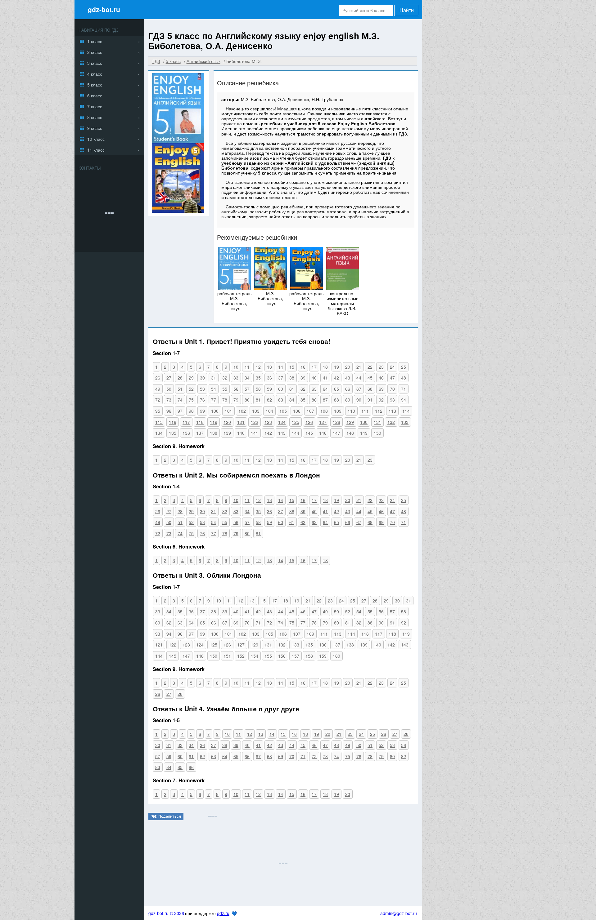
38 (291, 378)
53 (202, 389)
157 (295, 656)
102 (242, 411)
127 (323, 422)
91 (370, 400)
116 (172, 422)
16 (302, 367)
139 (227, 433)
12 (258, 367)
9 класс (94, 128)
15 (291, 367)
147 (336, 433)
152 (241, 656)
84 (291, 400)
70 (392, 389)
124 (282, 422)
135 (172, 433)
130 (364, 422)
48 (403, 378)
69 (381, 389)
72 (157, 400)
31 (213, 378)
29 (191, 378)
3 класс (94, 63)
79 (235, 400)
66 (347, 389)
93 (392, 400)
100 (215, 411)
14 (280, 367)
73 (168, 400)
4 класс (94, 74)
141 (254, 433)
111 (365, 411)
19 (336, 367)
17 (314, 367)
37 (280, 378)
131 (377, 422)
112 (378, 411)
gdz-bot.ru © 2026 (166, 913)
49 (157, 389)
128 (336, 422)
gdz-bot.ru (104, 9)
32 (224, 378)
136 (186, 433)
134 (159, 433)
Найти (407, 10)
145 (309, 433)
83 (280, 400)
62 (302, 389)
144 (295, 433)
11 (247, 367)
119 (213, 422)
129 (350, 422)
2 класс (94, 52)
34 (247, 378)
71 (403, 389)
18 (325, 367)
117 (186, 422)
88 (336, 400)
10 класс (96, 139)
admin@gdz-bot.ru (398, 913)
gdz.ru (223, 913)
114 (406, 411)
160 (336, 656)
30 (202, 378)
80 (247, 400)
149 (364, 433)
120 (227, 422)
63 (314, 389)
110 (351, 411)
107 (310, 411)
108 (324, 411)
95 (157, 411)
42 (336, 378)
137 (200, 433)
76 (202, 400)
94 (403, 400)
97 (180, 411)
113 (392, 411)
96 (168, 411)
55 (224, 389)
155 (268, 656)
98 (191, 411)
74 (180, 400)
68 (370, 389)
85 (302, 400)
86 (314, 400)
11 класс (96, 150)
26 (157, 378)
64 (325, 389)
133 (405, 422)
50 (168, 389)
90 (358, 400)
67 (358, 389)
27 (168, 378)
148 (350, 433)
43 (347, 378)
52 (191, 389)
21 (358, 367)
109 (337, 411)
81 (258, 400)
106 (296, 411)
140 (241, 433)
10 (235, 367)
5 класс (94, 85)
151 (227, 656)
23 (381, 367)
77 (213, 400)
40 (314, 378)
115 (159, 422)
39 (302, 378)
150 (377, 433)
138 (213, 433)
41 (325, 378)
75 (191, 400)
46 (381, 378)
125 (295, 422)
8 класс (94, 117)
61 (291, 389)
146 (323, 433)
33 (235, 378)
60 (280, 389)
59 (269, 389)
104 (269, 411)
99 (202, 411)
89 (347, 400)
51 (180, 389)
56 (235, 389)
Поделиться (169, 816)
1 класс (94, 41)
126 (309, 422)
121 (241, 422)
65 (336, 389)
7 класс (94, 106)
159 (323, 656)
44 (358, 378)
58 (258, 389)
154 (254, 656)
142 (268, 433)
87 (325, 400)
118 (200, 422)
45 (370, 378)
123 (268, 422)
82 (269, 400)
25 (403, 367)
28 (180, 378)
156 (282, 656)
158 (309, 656)
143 (282, 433)
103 (256, 411)
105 (283, 411)
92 (381, 400)
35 (258, 378)
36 (269, 378)
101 (228, 411)
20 (347, 367)
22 (370, 367)
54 (213, 389)
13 (269, 367)
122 (254, 422)
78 (224, 400)
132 (391, 422)
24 (392, 367)
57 (247, 389)
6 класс (94, 95)
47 (392, 378)
